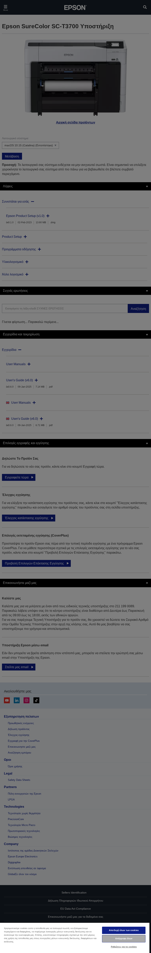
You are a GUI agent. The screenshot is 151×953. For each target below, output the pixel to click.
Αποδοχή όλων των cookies (124, 930)
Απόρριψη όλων (123, 938)
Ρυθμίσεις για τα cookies (124, 947)
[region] (74, 937)
